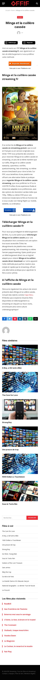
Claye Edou (28, 295)
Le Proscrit (6, 590)
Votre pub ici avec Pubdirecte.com (20, 68)
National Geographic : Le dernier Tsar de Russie (18, 586)
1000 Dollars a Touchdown (13, 477)
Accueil (8, 10)
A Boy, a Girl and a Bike (12, 368)
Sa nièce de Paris (8, 577)
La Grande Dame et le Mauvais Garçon (15, 581)
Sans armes (6, 567)
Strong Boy (7, 422)
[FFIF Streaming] (20, 3)
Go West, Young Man (9, 554)
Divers (13, 10)
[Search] (37, 3)
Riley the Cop (6, 572)
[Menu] (3, 3)
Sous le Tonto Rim (9, 504)
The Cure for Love (10, 395)
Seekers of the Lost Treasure (12, 563)
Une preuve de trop (10, 450)
